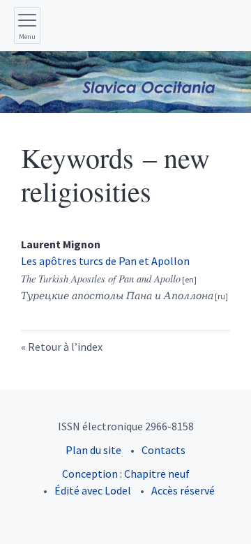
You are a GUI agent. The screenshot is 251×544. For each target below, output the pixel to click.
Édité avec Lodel (92, 490)
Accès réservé (183, 490)
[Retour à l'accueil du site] (125, 82)
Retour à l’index (65, 347)
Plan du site (93, 450)
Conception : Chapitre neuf (126, 474)
